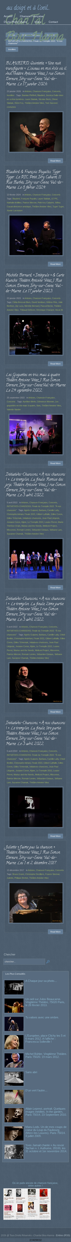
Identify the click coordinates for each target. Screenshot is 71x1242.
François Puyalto (29, 198)
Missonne (11, 530)
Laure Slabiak (31, 99)
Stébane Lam (56, 530)
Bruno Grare (18, 874)
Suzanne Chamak (15, 534)
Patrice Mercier (30, 202)
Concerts (56, 91)
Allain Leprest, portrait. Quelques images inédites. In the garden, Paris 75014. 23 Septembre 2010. (46, 1111)
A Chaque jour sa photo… (41, 980)
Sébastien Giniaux (40, 530)
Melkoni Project (50, 526)
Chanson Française (42, 91)
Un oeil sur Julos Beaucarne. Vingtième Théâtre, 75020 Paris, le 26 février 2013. (45, 1002)
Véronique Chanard (45, 310)
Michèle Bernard (31, 306)
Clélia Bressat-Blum (21, 302)
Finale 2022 (30, 514)
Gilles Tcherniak (14, 518)
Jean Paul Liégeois (50, 518)
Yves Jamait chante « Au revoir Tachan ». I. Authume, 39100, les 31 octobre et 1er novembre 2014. (46, 1148)
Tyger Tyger (58, 206)
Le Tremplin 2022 (35, 522)
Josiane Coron (13, 522)
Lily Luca (19, 306)
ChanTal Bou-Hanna (34, 29)
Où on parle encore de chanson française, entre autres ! (35, 1184)
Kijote (23, 522)
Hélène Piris (51, 302)
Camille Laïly (53, 510)
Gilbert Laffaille (43, 514)
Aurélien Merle (29, 401)
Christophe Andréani (23, 638)
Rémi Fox (19, 103)
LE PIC (54, 198)
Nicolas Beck (45, 99)
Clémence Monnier (45, 401)
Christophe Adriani (15, 514)
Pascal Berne (47, 306)
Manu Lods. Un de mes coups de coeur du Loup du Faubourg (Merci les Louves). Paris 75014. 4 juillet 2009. (45, 1131)
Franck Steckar (52, 874)
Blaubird (41, 95)
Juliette (10, 878)
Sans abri (31, 1072)
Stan (38, 405)
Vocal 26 (59, 310)
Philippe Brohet (21, 878)
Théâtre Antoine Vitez (34, 103)
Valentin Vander (14, 409)
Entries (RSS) (63, 1235)
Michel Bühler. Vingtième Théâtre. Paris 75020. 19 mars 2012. (46, 1055)
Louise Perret (50, 522)
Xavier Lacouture (15, 210)
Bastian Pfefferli (29, 95)
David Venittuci (38, 302)
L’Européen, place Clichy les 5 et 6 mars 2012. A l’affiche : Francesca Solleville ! (45, 1038)
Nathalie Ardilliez (14, 202)
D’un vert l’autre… (36, 1090)
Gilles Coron (56, 514)
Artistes (28, 91)
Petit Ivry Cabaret (46, 202)
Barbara (42, 510)
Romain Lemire (24, 530)
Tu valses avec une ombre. (42, 1017)
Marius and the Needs (31, 526)
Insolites (10, 95)
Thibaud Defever (27, 310)
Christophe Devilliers (34, 874)
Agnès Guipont (31, 510)
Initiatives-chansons (32, 518)
